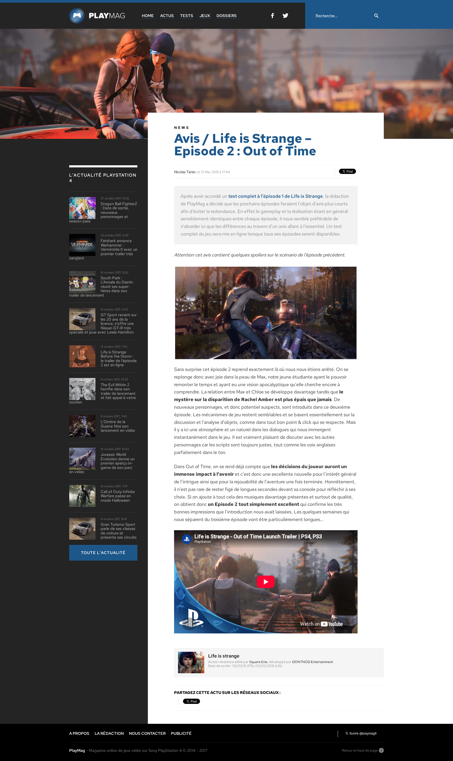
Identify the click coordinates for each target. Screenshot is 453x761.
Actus (167, 15)
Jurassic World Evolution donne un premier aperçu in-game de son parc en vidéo (101, 463)
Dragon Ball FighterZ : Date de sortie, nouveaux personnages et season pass (103, 212)
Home (148, 15)
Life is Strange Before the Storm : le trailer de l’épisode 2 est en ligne (119, 358)
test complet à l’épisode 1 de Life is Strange (275, 196)
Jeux (204, 15)
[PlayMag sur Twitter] (285, 16)
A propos (79, 733)
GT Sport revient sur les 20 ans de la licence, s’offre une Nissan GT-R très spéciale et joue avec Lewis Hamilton (103, 324)
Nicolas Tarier (185, 171)
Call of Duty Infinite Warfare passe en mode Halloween (118, 496)
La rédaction (109, 733)
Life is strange (223, 656)
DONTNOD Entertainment (312, 662)
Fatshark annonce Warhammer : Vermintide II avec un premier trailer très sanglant (103, 249)
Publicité (181, 733)
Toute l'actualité (103, 552)
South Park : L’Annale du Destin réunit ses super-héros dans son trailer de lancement (101, 287)
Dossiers (227, 15)
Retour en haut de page (360, 750)
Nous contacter (147, 733)
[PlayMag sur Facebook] (272, 16)
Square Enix (258, 662)
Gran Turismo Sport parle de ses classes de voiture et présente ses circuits (119, 531)
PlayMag (77, 750)
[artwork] (266, 359)
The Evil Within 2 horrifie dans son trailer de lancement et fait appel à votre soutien (102, 393)
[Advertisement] (108, 601)
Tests (186, 15)
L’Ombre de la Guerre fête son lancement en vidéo (118, 426)
